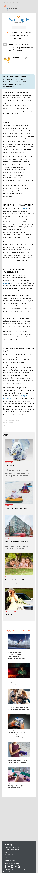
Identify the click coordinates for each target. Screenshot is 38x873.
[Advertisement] (19, 817)
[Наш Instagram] (10, 2)
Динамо (6, 283)
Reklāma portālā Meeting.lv (12, 849)
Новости (6, 53)
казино (25, 208)
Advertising (13, 8)
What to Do (26, 33)
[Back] (5, 44)
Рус (10, 10)
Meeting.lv (9, 844)
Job (6, 852)
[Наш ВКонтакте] (7, 2)
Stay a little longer (19, 36)
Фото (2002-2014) (10, 860)
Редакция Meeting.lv (20, 57)
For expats (19, 39)
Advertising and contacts (12, 847)
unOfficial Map (9, 854)
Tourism (14, 33)
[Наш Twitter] (14, 2)
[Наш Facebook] (4, 2)
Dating (9, 5)
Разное (13, 53)
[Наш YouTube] (17, 2)
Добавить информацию (12, 863)
